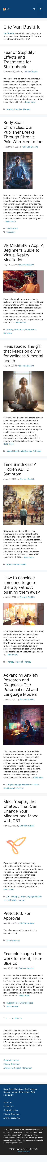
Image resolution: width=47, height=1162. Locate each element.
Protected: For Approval (16, 916)
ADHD (9, 564)
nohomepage (12, 1006)
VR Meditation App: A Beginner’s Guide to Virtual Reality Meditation (23, 252)
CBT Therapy (12, 896)
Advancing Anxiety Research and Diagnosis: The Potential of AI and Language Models (20, 685)
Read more (30, 102)
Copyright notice (10, 1110)
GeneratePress (23, 1151)
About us (7, 1102)
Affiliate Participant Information (17, 1068)
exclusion (11, 232)
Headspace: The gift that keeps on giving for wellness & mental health (23, 353)
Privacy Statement (11, 1064)
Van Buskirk (8, 33)
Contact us (8, 1106)
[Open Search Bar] (34, 9)
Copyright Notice (11, 1060)
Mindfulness (12, 228)
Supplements (12, 1003)
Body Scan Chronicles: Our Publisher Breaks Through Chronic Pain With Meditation (22, 132)
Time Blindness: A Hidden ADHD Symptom (20, 469)
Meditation (19, 329)
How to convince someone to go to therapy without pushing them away (21, 584)
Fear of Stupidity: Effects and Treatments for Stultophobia (19, 59)
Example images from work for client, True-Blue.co (23, 958)
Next (18, 1018)
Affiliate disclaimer (11, 1118)
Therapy (26, 109)
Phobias (18, 109)
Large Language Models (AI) (20, 785)
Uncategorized (13, 940)
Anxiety (10, 109)
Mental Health (13, 451)
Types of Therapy (23, 662)
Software (7, 333)
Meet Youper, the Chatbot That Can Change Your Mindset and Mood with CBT (21, 811)
